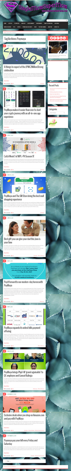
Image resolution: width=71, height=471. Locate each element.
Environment (39, 23)
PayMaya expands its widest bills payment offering (22, 329)
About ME (50, 27)
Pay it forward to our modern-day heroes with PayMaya (23, 284)
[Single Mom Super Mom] (35, 7)
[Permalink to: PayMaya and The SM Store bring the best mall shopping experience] (24, 185)
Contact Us (56, 27)
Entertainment (31, 23)
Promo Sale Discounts (27, 27)
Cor (13, 83)
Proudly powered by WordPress (10, 466)
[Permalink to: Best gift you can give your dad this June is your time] (24, 228)
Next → (9, 461)
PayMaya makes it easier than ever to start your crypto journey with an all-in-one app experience (22, 113)
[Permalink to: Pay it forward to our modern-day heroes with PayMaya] (24, 271)
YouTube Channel (42, 27)
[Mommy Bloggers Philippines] (53, 122)
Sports (18, 27)
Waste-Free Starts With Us (55, 94)
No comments (7, 83)
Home (5, 23)
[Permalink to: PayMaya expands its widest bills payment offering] (24, 321)
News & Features (7, 27)
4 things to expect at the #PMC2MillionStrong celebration (23, 68)
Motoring (57, 23)
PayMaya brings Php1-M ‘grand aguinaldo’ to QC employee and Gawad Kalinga (23, 374)
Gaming (42, 169)
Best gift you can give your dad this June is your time (22, 241)
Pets (14, 27)
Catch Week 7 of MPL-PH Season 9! (19, 156)
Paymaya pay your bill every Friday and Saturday (20, 442)
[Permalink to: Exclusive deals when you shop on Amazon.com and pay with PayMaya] (24, 404)
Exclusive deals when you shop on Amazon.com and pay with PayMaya (24, 417)
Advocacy (23, 23)
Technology (16, 23)
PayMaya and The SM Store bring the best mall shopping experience (24, 198)
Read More (6, 80)
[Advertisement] (58, 70)
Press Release (41, 255)
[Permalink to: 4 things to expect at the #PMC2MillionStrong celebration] (24, 56)
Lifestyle (10, 23)
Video (35, 27)
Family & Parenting (48, 23)
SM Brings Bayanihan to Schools (56, 92)
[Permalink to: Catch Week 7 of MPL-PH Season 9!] (24, 145)
